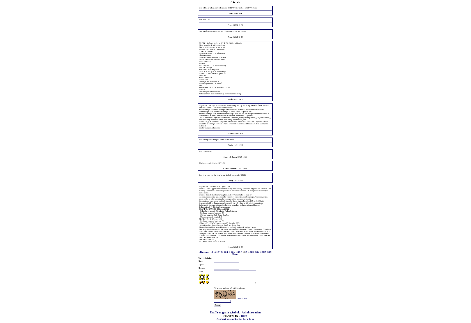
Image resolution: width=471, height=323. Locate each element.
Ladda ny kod (242, 298)
